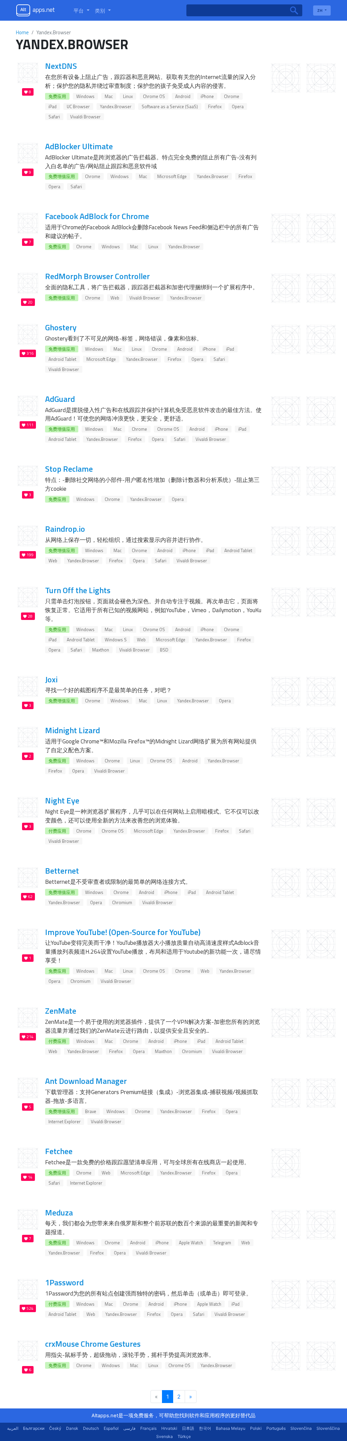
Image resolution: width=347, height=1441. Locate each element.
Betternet (62, 870)
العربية (12, 1428)
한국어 (205, 1428)
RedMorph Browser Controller (97, 276)
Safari (54, 116)
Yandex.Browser (115, 106)
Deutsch (91, 1428)
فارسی (129, 1428)
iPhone (207, 96)
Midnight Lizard (72, 730)
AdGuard (60, 399)
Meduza (59, 1212)
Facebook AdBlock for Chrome (97, 216)
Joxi (51, 679)
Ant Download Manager (86, 1081)
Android (182, 96)
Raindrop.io (65, 529)
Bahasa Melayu (230, 1428)
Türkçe (184, 1436)
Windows (85, 96)
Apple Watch (191, 1242)
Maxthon (100, 649)
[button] (81, 10)
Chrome (231, 96)
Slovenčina (301, 1428)
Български (33, 1428)
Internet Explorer (64, 1121)
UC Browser (78, 106)
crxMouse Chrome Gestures (93, 1344)
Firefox (215, 106)
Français (148, 1428)
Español (111, 1428)
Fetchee (59, 1151)
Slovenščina (328, 1428)
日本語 (188, 1428)
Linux (128, 96)
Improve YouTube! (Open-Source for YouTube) (123, 932)
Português (276, 1428)
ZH (320, 10)
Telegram (222, 1242)
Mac (109, 96)
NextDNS (61, 66)
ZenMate (60, 1011)
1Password (64, 1282)
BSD (164, 649)
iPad (52, 106)
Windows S (116, 639)
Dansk (72, 1428)
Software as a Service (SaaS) (170, 106)
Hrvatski (169, 1428)
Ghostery (61, 327)
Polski (256, 1428)
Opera (238, 106)
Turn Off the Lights (77, 590)
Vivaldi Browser (85, 116)
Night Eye (62, 800)
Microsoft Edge (172, 176)
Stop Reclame (69, 469)
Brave (90, 1111)
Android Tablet (62, 359)
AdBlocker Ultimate (79, 146)
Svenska (164, 1436)
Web (114, 297)
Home (22, 32)
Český (55, 1428)
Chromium (122, 902)
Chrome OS (154, 96)
